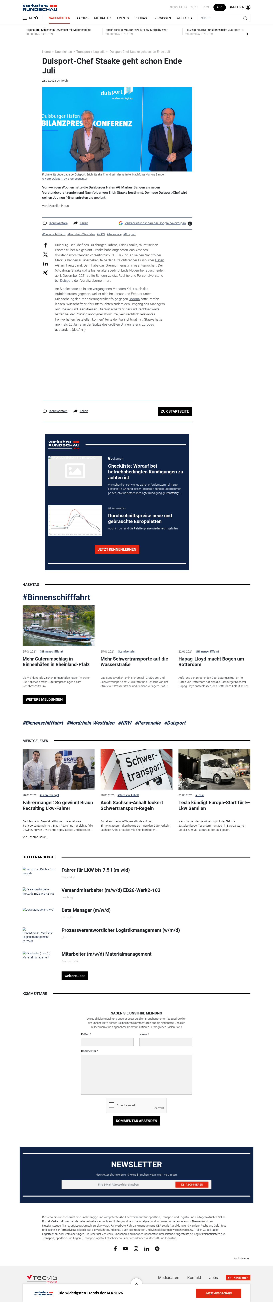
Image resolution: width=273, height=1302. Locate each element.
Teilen (84, 223)
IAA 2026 (82, 18)
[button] (136, 1281)
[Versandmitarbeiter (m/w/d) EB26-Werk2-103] (39, 891)
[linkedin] (146, 1248)
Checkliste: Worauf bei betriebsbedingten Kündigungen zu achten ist (145, 471)
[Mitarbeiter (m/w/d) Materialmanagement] (39, 955)
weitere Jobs (75, 976)
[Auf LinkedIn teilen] (45, 263)
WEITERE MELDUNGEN (44, 699)
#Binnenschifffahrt (56, 597)
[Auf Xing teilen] (45, 272)
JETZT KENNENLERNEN (117, 549)
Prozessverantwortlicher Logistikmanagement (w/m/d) (121, 930)
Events (123, 18)
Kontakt (194, 1277)
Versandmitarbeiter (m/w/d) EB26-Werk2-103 (111, 890)
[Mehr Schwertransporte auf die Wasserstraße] (136, 625)
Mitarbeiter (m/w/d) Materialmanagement (106, 954)
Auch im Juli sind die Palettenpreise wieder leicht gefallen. (143, 528)
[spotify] (157, 1248)
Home (46, 52)
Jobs (205, 7)
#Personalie (147, 723)
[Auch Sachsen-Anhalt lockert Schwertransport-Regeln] (136, 769)
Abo (219, 7)
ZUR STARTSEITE (175, 411)
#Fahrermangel (49, 795)
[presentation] (247, 34)
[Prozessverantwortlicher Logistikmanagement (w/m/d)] (39, 935)
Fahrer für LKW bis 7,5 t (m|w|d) (96, 870)
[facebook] (115, 1248)
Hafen (159, 260)
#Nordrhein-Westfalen (90, 723)
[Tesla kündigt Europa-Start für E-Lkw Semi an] (214, 769)
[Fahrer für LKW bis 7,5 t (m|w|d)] (39, 871)
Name (143, 1034)
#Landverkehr (126, 651)
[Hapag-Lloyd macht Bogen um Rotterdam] (214, 625)
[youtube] (125, 1248)
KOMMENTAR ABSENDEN (136, 1121)
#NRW (124, 723)
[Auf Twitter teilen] (45, 254)
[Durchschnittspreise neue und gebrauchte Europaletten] (75, 520)
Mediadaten (168, 1277)
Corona (134, 299)
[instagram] (136, 1248)
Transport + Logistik (90, 52)
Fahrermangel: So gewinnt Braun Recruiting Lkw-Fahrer (58, 805)
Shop (194, 7)
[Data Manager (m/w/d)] (39, 909)
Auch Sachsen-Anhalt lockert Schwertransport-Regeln (132, 805)
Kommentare (58, 223)
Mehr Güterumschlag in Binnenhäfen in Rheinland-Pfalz (56, 662)
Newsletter (178, 7)
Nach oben (239, 1258)
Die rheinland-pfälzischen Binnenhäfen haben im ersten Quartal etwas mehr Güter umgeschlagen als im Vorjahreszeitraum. (56, 682)
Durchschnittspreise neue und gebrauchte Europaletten (140, 518)
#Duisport (174, 723)
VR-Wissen (162, 18)
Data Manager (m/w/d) (86, 910)
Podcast (142, 18)
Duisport (66, 281)
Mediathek (103, 18)
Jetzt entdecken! (218, 1293)
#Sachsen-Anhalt (128, 795)
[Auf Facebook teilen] (45, 244)
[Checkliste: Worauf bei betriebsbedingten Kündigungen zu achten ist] (75, 471)
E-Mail (85, 1034)
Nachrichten (59, 18)
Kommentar (88, 1051)
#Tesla (199, 795)
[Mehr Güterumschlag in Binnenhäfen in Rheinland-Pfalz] (59, 625)
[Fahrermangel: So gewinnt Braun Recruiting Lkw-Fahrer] (59, 769)
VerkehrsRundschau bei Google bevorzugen (155, 223)
